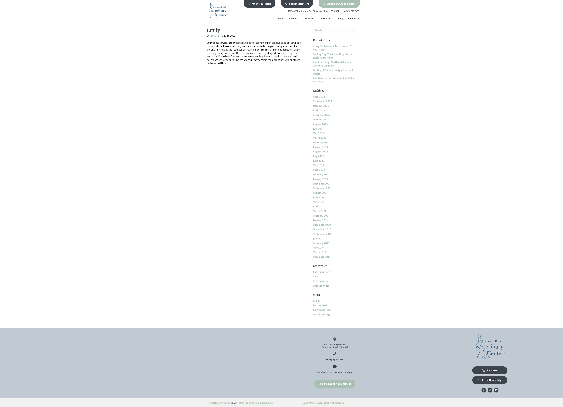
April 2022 (319, 170)
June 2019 (318, 238)
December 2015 (321, 257)
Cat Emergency (321, 272)
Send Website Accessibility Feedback (323, 403)
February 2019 (321, 243)
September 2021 (322, 188)
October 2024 (321, 106)
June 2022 (318, 160)
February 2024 (321, 115)
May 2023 (318, 133)
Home (280, 18)
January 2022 (320, 179)
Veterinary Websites (220, 403)
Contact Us (353, 18)
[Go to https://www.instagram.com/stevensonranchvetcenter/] (490, 390)
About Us (293, 18)
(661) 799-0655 (352, 11)
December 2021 (321, 183)
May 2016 (318, 247)
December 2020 (322, 224)
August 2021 (320, 192)
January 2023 (320, 147)
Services (309, 18)
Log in (316, 301)
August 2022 (320, 151)
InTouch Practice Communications (254, 403)
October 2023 (321, 119)
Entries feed (320, 305)
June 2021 (318, 197)
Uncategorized (321, 285)
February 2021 (321, 215)
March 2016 (319, 252)
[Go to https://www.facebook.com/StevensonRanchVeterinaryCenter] (483, 390)
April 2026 (319, 96)
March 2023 (319, 137)
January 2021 (320, 220)
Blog (340, 18)
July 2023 (318, 128)
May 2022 (318, 165)
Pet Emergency (321, 281)
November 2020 (322, 229)
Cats (315, 276)
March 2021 (319, 211)
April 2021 (319, 206)
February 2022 (321, 174)
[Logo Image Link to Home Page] (218, 10)
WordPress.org (321, 314)
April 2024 (319, 110)
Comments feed (322, 310)
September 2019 (322, 234)
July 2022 (318, 156)
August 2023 (320, 124)
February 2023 (321, 142)
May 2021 (318, 202)
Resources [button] (326, 18)
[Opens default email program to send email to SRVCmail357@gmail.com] (496, 390)
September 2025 (322, 101)
